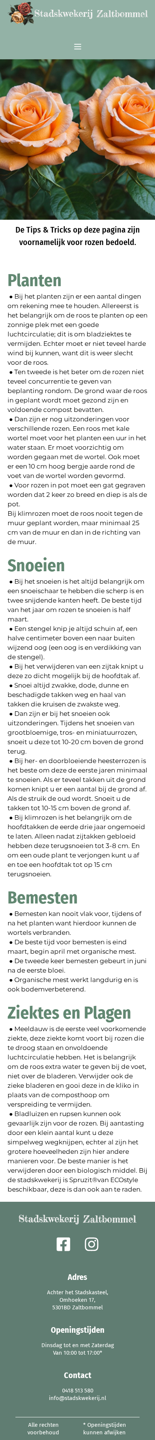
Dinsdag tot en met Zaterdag (77, 1345)
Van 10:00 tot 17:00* (77, 1352)
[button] (77, 47)
